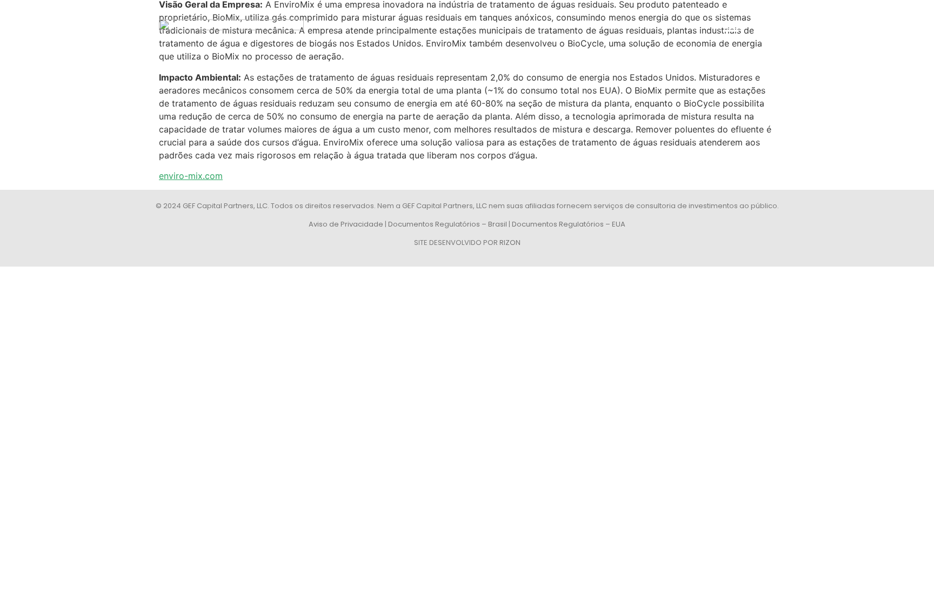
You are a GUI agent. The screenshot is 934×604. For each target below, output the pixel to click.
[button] (731, 30)
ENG (761, 30)
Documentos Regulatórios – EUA (568, 224)
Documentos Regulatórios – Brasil (447, 224)
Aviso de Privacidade (346, 224)
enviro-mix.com (191, 175)
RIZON (510, 242)
